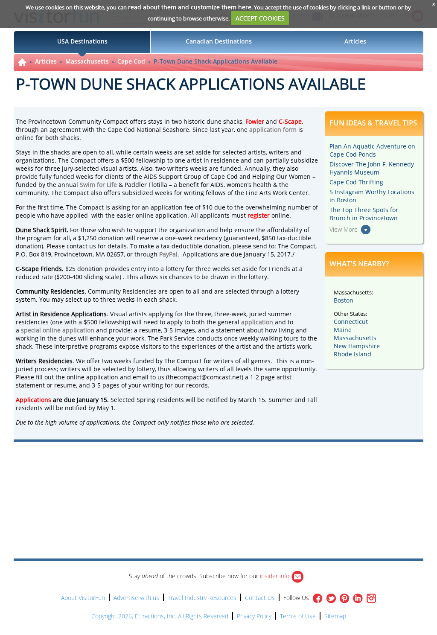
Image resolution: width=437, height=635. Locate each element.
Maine (343, 330)
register (259, 215)
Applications (33, 400)
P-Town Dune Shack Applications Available (215, 61)
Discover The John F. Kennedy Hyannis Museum (371, 168)
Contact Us (260, 598)
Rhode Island (352, 354)
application (257, 322)
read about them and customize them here (189, 7)
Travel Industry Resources (202, 598)
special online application (57, 330)
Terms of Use (298, 616)
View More (343, 229)
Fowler (254, 121)
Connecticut (351, 322)
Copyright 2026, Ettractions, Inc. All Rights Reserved (159, 616)
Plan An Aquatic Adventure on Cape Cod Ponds (372, 150)
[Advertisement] (257, 466)
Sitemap (335, 616)
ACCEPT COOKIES (260, 18)
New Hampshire (357, 346)
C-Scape (290, 121)
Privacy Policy (254, 616)
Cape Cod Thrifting (356, 182)
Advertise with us (136, 598)
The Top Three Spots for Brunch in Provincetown (363, 214)
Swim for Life (98, 185)
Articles (46, 61)
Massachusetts (87, 61)
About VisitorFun (83, 598)
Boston (343, 300)
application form (273, 129)
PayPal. (169, 254)
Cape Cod (131, 61)
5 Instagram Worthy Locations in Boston (371, 196)
